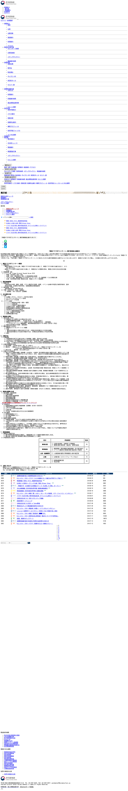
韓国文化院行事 (10, 169)
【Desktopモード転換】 (27, 787)
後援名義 (10, 64)
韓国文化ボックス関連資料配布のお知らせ (30, 506)
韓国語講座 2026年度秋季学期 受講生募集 (30, 491)
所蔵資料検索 (12, 98)
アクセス (10, 45)
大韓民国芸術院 (9, 768)
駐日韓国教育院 (9, 746)
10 (59, 538)
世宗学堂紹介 (12, 109)
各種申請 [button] (7, 62)
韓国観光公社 (8, 740)
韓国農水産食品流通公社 (12, 745)
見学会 (10, 68)
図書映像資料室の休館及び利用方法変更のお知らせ (33, 521)
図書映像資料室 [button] (9, 89)
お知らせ (10, 90)
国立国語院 (7, 754)
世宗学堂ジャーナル (14, 130)
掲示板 (7, 8)
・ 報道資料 (8, 210)
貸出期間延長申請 (13, 102)
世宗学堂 (8, 181)
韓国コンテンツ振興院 (11, 742)
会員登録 (7, 11)
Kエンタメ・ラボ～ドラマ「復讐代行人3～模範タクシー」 (35, 523)
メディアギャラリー (14, 57)
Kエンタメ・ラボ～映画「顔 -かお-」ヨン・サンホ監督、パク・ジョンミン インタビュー (45, 493)
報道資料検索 (12, 61)
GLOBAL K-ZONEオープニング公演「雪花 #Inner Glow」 (34, 483)
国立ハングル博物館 (10, 761)
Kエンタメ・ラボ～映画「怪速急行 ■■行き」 (31, 513)
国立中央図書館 (9, 756)
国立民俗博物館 (9, 759)
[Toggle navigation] (17, 19)
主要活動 (10, 33)
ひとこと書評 (12, 107)
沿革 (9, 29)
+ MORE (31, 217)
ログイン (7, 13)
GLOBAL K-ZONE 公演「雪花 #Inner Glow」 (18, 223)
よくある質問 (12, 134)
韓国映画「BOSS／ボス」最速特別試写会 (29, 480)
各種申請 (8, 173)
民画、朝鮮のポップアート (25, 518)
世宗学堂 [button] (7, 108)
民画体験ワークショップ (24, 501)
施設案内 (10, 37)
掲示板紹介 (11, 139)
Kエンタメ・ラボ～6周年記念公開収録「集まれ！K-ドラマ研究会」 (38, 516)
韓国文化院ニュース (7, 196)
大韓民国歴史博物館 (10, 760)
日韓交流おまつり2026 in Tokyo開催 (28, 503)
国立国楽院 (7, 757)
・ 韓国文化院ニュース (11, 208)
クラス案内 (11, 114)
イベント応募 (7, 217)
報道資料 (7, 10)
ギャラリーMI (12, 76)
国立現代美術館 (9, 764)
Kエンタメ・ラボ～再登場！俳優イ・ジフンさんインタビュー (36, 508)
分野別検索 (11, 52)
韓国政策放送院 (9, 766)
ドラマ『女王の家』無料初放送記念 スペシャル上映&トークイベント (26, 225)
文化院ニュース (12, 143)
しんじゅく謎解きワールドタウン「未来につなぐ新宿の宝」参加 (37, 511)
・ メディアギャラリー (11, 213)
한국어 (15, 20)
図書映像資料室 (10, 177)
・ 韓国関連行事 (9, 211)
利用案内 (10, 41)
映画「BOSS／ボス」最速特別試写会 (16, 221)
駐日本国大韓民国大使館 (12, 735)
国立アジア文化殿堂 (10, 767)
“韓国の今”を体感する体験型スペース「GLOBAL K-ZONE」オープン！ (39, 486)
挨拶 (9, 25)
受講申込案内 (12, 122)
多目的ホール (12, 80)
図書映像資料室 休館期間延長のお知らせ (30, 475)
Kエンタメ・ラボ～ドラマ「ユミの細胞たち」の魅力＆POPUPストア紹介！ (40, 478)
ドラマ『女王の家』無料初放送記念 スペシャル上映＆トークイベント (39, 496)
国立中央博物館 (9, 753)
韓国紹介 (7, 7)
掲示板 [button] (6, 137)
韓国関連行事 (12, 151)
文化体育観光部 (9, 736)
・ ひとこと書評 (9, 214)
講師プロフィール (13, 126)
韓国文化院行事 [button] (9, 47)
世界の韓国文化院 (9, 774)
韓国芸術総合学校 (9, 752)
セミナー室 (11, 84)
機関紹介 (8, 165)
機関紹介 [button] (7, 23)
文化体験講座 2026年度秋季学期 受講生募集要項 (32, 488)
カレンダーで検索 (13, 48)
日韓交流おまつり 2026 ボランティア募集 (30, 498)
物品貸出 (10, 72)
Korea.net (7, 739)
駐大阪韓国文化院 (9, 738)
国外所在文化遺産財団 (11, 743)
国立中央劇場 (8, 763)
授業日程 (10, 118)
